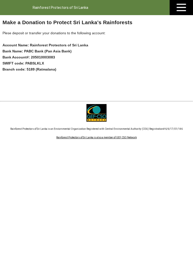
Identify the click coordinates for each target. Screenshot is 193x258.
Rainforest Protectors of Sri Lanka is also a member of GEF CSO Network (96, 137)
